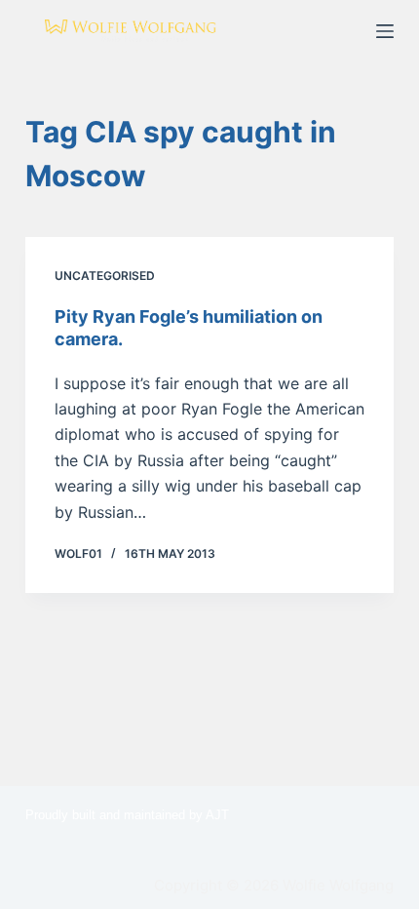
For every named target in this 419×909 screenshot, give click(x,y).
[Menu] (385, 31)
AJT (217, 815)
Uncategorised (105, 275)
